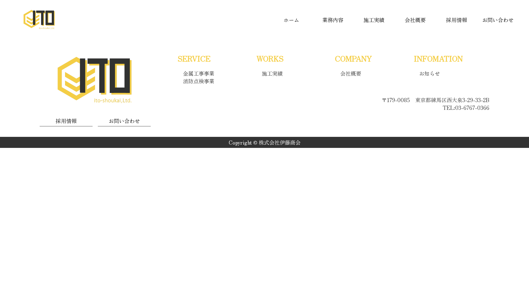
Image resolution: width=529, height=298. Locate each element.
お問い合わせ (498, 20)
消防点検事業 (198, 81)
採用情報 (456, 20)
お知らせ (429, 73)
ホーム (291, 20)
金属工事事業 (198, 73)
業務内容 (332, 20)
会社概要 (415, 20)
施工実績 (373, 20)
